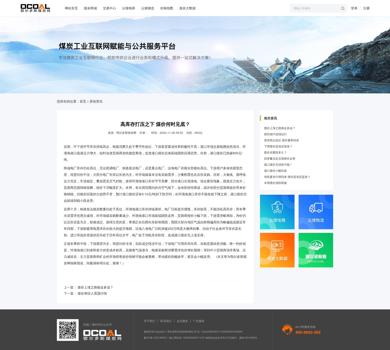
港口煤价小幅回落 (275, 171)
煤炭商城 (90, 8)
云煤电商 (128, 8)
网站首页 (71, 8)
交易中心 (109, 8)
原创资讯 (96, 101)
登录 (354, 8)
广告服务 (199, 321)
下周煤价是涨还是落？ (278, 146)
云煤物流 (147, 8)
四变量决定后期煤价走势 (279, 158)
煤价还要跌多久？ (275, 152)
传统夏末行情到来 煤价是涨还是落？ (287, 177)
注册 (366, 8)
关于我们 (149, 321)
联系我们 (166, 321)
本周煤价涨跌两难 (275, 183)
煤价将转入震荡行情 (92, 293)
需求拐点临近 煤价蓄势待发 (281, 140)
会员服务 (182, 321)
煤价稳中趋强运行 (275, 134)
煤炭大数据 (187, 8)
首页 (83, 101)
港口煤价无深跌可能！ (278, 164)
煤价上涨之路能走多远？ (95, 287)
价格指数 (166, 8)
